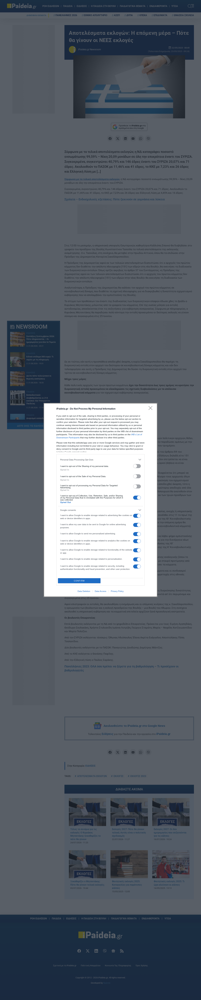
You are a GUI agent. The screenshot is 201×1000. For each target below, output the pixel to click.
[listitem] (100, 459)
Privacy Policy (117, 591)
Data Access (100, 591)
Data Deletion (84, 591)
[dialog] (100, 500)
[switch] (137, 466)
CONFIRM (79, 581)
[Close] (151, 409)
